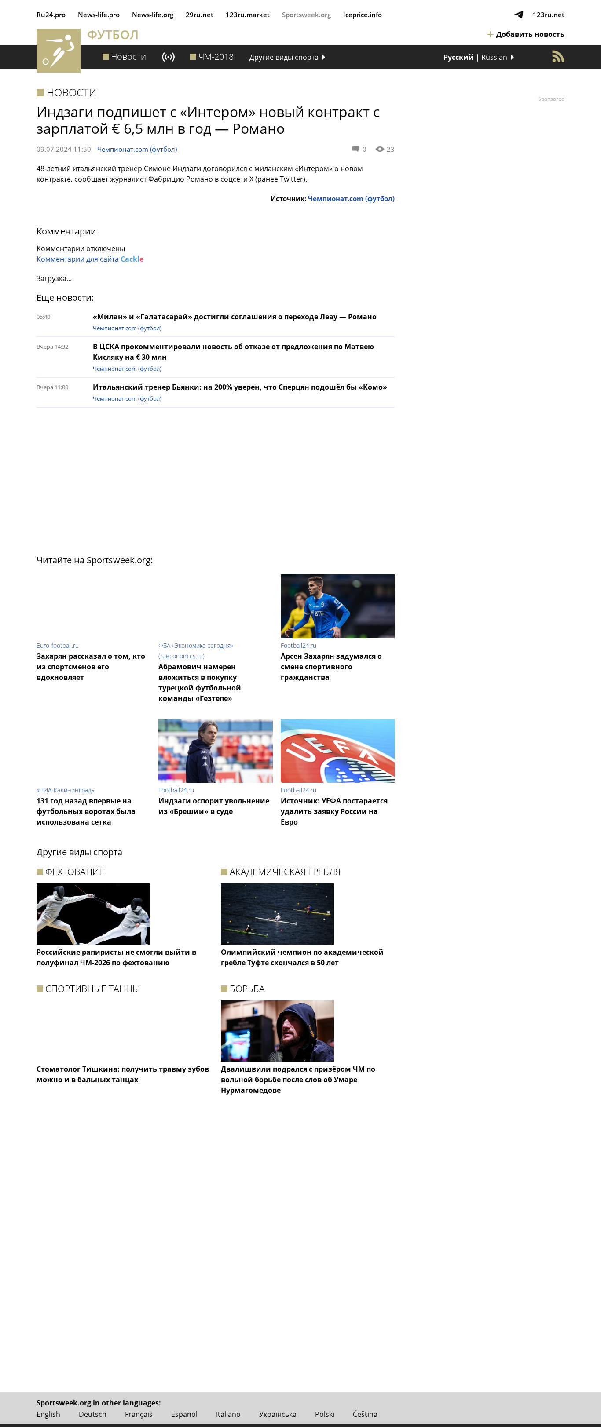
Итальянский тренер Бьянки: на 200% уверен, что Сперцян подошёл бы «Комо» (240, 387)
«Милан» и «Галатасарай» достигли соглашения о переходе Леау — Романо (235, 316)
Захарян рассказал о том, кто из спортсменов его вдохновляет (91, 666)
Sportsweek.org (306, 14)
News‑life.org (152, 14)
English (48, 1414)
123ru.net (548, 14)
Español (184, 1414)
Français (139, 1414)
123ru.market (248, 14)
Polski (324, 1414)
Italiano (228, 1414)
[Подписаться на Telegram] (519, 14)
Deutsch (92, 1414)
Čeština (365, 1414)
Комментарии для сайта (90, 259)
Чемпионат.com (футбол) (137, 149)
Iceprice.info (362, 14)
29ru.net (199, 14)
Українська (278, 1414)
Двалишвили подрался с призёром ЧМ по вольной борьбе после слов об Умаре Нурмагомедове (298, 1079)
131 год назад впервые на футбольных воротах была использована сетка (86, 811)
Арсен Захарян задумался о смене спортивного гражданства (331, 666)
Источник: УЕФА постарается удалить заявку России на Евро (334, 811)
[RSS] (558, 56)
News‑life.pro (99, 14)
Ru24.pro (51, 14)
